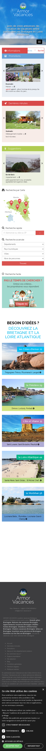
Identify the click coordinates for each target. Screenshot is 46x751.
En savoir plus (30, 721)
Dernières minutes (13, 646)
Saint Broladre (24, 444)
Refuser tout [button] (34, 746)
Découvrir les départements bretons (19, 651)
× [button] (43, 690)
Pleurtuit (34, 444)
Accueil (9, 643)
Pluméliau (23, 516)
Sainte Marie (9, 480)
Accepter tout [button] (12, 746)
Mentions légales (13, 667)
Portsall (29, 408)
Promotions (11, 648)
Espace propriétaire (13, 656)
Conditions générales (14, 664)
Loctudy (22, 408)
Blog (8, 661)
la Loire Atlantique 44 (30, 457)
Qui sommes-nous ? (14, 654)
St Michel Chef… (33, 480)
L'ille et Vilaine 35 (32, 421)
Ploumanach (27, 372)
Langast (36, 372)
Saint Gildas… (20, 480)
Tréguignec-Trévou (13, 372)
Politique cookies (13, 669)
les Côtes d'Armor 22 (30, 349)
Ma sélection (11, 659)
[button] (23, 741)
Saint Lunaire (12, 444)
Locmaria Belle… (11, 516)
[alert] (23, 719)
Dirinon (15, 408)
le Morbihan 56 (34, 493)
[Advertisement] (23, 548)
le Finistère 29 (34, 385)
